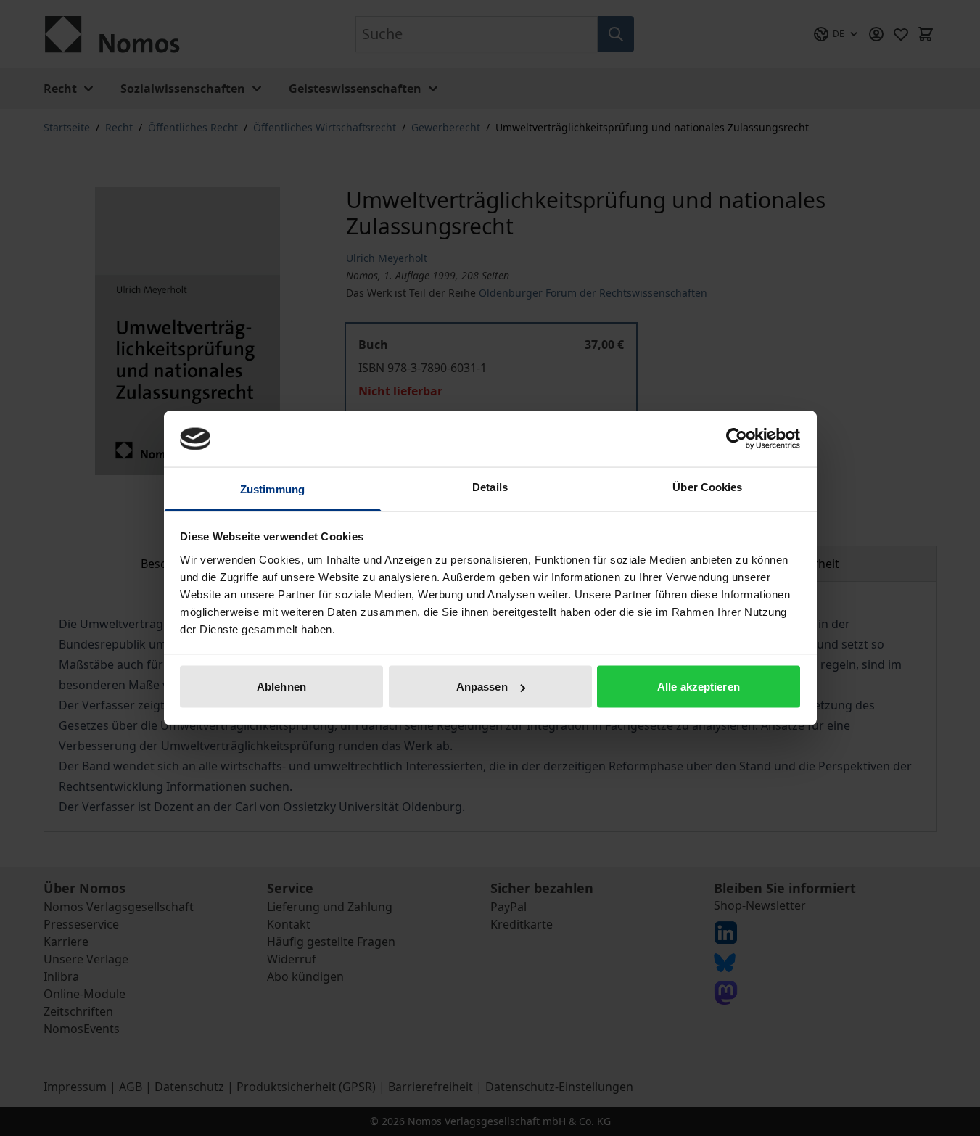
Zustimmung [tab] (272, 488)
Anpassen (482, 686)
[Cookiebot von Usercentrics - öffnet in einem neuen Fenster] (736, 439)
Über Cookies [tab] (707, 486)
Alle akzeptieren (698, 686)
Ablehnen (281, 686)
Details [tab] (490, 486)
